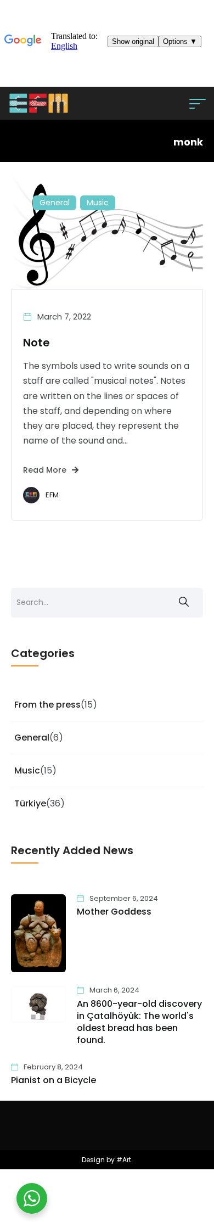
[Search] (184, 603)
